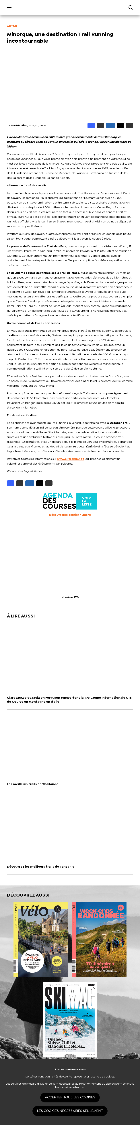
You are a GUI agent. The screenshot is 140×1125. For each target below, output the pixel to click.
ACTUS (12, 26)
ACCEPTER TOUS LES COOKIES (70, 1097)
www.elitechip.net (70, 459)
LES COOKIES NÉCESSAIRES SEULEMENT (70, 1110)
